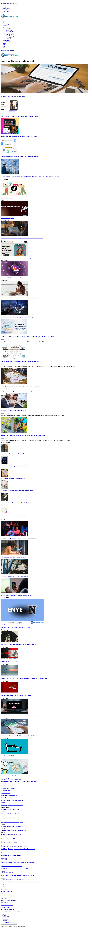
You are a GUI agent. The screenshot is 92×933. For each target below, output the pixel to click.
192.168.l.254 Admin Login (7, 891)
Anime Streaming (10, 34)
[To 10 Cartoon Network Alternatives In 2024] (7, 797)
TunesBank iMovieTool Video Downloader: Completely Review (19, 136)
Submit (15, 923)
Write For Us (6, 10)
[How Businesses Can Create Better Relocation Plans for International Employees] (4, 488)
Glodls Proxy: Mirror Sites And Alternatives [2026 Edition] (18, 862)
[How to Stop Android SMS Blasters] (14, 753)
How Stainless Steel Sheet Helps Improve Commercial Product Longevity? (16, 502)
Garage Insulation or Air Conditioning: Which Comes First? (13, 453)
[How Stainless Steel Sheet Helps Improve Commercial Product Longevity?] (4, 500)
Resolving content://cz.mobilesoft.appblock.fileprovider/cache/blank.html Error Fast (20, 735)
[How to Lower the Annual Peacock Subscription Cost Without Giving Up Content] (14, 713)
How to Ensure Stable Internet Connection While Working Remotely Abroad (19, 298)
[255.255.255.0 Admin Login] (4, 902)
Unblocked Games (10, 31)
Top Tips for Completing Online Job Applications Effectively (16, 96)
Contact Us (6, 11)
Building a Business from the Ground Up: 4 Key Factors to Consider (20, 386)
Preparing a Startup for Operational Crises (13, 410)
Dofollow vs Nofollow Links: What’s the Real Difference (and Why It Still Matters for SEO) (27, 336)
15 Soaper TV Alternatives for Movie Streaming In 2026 (12, 822)
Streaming (6, 33)
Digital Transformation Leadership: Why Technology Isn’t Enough (17, 317)
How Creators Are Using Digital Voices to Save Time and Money (19, 116)
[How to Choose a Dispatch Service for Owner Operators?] (14, 573)
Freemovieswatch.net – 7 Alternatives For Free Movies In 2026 (13, 830)
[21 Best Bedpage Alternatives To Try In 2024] (3, 802)
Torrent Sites (9, 38)
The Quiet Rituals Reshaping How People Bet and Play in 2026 (16, 595)
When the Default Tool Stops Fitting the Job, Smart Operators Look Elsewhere (23, 435)
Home (4, 5)
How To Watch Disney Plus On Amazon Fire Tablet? (16, 695)
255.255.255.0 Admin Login (7, 905)
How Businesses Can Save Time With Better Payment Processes (13, 515)
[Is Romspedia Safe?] (5, 788)
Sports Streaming (10, 37)
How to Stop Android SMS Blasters (9, 755)
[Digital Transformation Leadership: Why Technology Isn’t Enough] (14, 314)
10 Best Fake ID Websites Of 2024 (9, 795)
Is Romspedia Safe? (5, 790)
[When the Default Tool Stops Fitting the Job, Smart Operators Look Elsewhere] (14, 459)
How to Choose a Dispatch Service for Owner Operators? (15, 576)
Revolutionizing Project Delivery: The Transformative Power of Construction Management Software (30, 176)
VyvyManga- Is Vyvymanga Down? (11, 855)
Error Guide (6, 40)
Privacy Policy (6, 8)
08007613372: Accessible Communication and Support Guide (18, 644)
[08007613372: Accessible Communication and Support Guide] (9, 641)
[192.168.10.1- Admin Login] (4, 893)
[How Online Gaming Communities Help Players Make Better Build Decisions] (14, 535)
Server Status (9, 28)
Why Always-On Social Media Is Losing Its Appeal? (13, 557)
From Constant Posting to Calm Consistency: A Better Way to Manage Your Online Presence (22, 238)
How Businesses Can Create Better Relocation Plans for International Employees (17, 490)
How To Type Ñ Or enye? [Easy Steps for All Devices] (15, 627)
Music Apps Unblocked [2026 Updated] (9, 817)
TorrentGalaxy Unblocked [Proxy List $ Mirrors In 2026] (17, 875)
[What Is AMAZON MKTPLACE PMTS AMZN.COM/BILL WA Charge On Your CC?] (9, 675)
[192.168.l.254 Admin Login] (4, 889)
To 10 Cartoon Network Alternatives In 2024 (12, 800)
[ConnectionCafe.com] (10, 18)
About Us (5, 7)
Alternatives (12, 788)
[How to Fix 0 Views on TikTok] (14, 195)
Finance (7, 24)
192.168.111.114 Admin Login (7, 909)
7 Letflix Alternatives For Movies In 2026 (9, 842)
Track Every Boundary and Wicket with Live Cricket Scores (18, 849)
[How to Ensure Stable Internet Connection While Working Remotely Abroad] (14, 295)
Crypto (5, 26)
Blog (4, 43)
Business (5, 23)
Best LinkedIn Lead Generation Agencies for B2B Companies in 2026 (15, 466)
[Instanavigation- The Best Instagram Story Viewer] (14, 275)
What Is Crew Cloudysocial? (7, 218)
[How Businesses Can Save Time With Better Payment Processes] (4, 513)
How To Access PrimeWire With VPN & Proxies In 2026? (12, 826)
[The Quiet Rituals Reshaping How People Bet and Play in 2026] (14, 592)
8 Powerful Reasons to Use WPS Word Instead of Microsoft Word (19, 156)
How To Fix (8, 41)
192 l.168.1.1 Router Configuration (8, 900)
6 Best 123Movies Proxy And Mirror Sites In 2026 (11, 834)
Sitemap (5, 920)
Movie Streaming (10, 36)
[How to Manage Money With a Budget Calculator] (14, 773)
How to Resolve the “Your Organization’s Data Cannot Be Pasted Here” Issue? (18, 781)
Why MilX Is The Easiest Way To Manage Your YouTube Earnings (16, 258)
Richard (7, 200)
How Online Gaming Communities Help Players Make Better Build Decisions (20, 538)
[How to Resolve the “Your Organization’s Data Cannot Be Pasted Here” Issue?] (11, 779)
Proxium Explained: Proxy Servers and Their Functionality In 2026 (20, 882)
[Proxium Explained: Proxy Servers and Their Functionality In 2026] (15, 906)
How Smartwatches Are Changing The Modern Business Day (13, 478)
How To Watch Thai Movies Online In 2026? (10, 809)
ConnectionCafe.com (8, 922)
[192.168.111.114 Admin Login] (5, 907)
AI (3, 21)
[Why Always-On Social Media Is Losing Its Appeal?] (14, 554)
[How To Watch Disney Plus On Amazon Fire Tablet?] (9, 692)
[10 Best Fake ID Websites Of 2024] (5, 793)
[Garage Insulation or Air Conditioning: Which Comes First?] (4, 451)
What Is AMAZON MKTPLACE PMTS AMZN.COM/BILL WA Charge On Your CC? (25, 678)
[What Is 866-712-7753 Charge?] (9, 658)
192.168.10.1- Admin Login (7, 896)
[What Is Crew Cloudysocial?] (14, 215)
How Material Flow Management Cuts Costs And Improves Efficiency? (21, 361)
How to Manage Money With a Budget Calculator (12, 775)
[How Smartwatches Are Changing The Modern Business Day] (4, 476)
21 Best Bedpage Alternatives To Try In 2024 (12, 805)
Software (5, 46)
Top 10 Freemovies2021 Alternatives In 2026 (9, 813)
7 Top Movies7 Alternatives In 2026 (8, 838)
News (4, 44)
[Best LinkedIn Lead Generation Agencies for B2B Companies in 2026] (4, 464)
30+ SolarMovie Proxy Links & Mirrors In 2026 (14, 868)
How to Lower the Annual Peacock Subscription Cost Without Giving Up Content (19, 715)
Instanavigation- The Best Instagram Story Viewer (12, 277)
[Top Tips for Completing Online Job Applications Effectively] (44, 92)
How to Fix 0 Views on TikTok (7, 198)
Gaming (5, 27)
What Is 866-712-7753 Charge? (9, 661)
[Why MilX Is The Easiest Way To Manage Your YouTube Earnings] (14, 255)
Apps (4, 48)
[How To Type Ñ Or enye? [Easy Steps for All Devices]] (22, 623)
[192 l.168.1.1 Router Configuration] (4, 898)
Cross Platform (9, 30)
